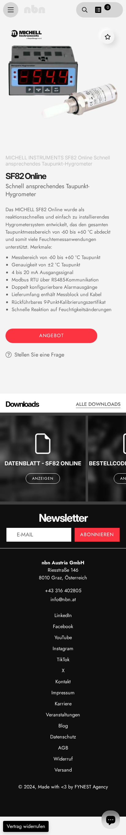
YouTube (63, 637)
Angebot (51, 335)
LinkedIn (63, 615)
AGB (63, 747)
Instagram (63, 648)
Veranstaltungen (63, 714)
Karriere (63, 703)
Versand (63, 769)
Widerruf (63, 758)
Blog (63, 725)
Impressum (63, 692)
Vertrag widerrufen (26, 826)
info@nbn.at (63, 599)
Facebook (63, 626)
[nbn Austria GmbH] (34, 9)
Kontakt (63, 681)
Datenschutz (63, 736)
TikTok (63, 659)
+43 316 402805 (63, 590)
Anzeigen (43, 478)
